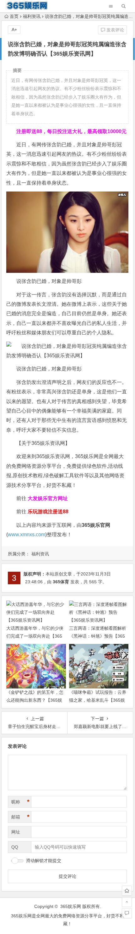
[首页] (127, 891)
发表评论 (114, 29)
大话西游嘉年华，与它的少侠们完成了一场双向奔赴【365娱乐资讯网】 (34, 636)
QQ (14, 847)
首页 (14, 16)
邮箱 (20, 816)
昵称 (20, 801)
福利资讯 (31, 16)
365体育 (61, 581)
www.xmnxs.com (26, 534)
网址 (15, 831)
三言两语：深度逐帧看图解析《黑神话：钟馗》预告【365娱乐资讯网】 (97, 636)
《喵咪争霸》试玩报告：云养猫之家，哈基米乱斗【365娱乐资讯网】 (97, 700)
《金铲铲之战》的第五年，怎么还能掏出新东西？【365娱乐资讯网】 (34, 700)
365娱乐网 (70, 906)
